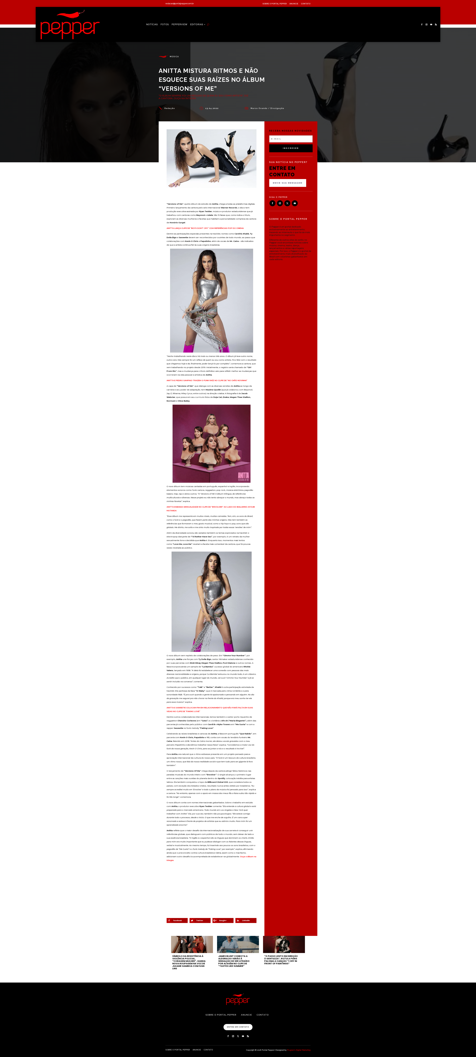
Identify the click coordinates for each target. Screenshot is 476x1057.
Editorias (196, 25)
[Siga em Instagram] (426, 24)
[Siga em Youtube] (431, 24)
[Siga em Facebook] (422, 24)
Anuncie (293, 4)
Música (174, 57)
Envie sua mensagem (287, 183)
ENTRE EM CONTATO (238, 1027)
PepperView (179, 25)
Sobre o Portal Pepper (275, 4)
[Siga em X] (287, 203)
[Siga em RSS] (436, 24)
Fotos (165, 25)
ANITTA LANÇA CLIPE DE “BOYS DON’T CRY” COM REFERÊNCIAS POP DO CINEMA (205, 228)
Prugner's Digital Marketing (299, 1050)
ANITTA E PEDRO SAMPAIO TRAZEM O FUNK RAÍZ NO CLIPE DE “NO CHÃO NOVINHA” (207, 380)
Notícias (152, 25)
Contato (306, 4)
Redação (169, 108)
